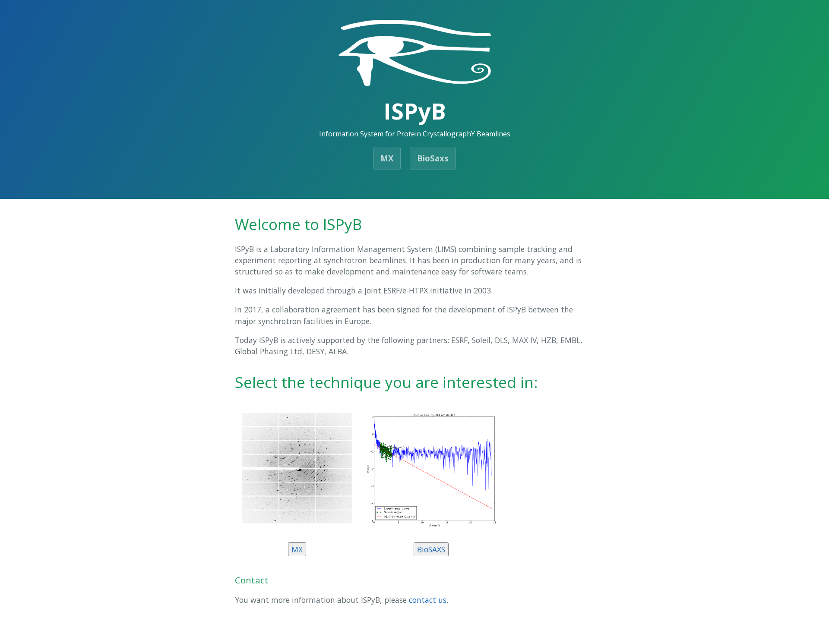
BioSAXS (431, 549)
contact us (427, 600)
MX (386, 158)
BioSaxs (433, 158)
